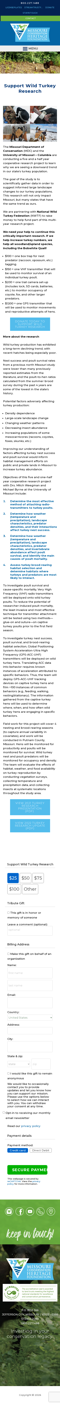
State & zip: (15, 1056)
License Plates (14, 7)
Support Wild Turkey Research (30, 864)
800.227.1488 (30, 3)
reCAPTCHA (14, 1181)
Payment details (19, 1136)
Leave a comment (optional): (27, 924)
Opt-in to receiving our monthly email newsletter (28, 1115)
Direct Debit (40, 1150)
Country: (13, 1012)
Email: (11, 994)
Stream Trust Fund (34, 7)
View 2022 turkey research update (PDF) (30, 825)
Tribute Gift (15, 903)
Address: (13, 1024)
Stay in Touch (30, 13)
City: (10, 1039)
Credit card (18, 1150)
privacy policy (30, 1126)
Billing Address (18, 944)
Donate (49, 7)
